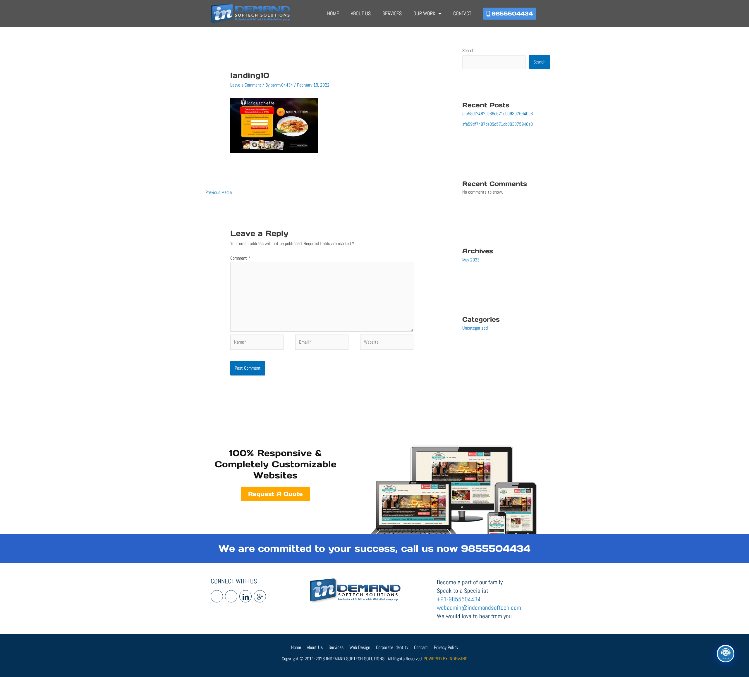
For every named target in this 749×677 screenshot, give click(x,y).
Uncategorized (475, 328)
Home (333, 13)
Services (392, 13)
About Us (361, 13)
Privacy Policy (446, 647)
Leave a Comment (245, 85)
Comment (240, 258)
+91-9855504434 (459, 599)
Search (468, 50)
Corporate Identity (392, 647)
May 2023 (471, 260)
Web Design (359, 647)
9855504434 (495, 548)
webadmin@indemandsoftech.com (479, 607)
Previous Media (216, 192)
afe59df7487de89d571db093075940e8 (497, 114)
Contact (462, 13)
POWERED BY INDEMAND (446, 659)
